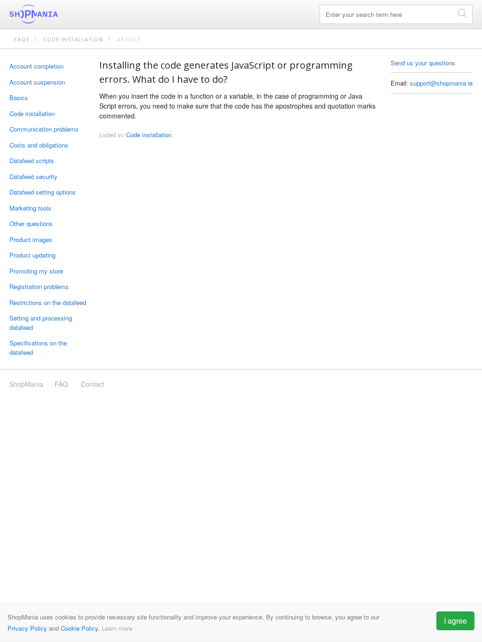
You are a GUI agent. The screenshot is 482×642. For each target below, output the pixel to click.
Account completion (36, 66)
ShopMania (56, 14)
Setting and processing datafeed (40, 322)
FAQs (21, 39)
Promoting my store (36, 270)
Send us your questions (423, 62)
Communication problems (44, 129)
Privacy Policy (27, 628)
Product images (30, 239)
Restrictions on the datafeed (47, 302)
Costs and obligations (38, 145)
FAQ (61, 384)
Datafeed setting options (42, 192)
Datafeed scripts (31, 160)
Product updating (32, 255)
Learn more (117, 628)
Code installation (73, 39)
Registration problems (39, 286)
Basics (18, 97)
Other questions (31, 223)
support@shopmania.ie (441, 82)
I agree (455, 620)
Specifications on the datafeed (38, 347)
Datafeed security (33, 176)
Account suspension (37, 82)
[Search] (462, 13)
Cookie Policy (79, 628)
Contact (92, 384)
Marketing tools (30, 208)
